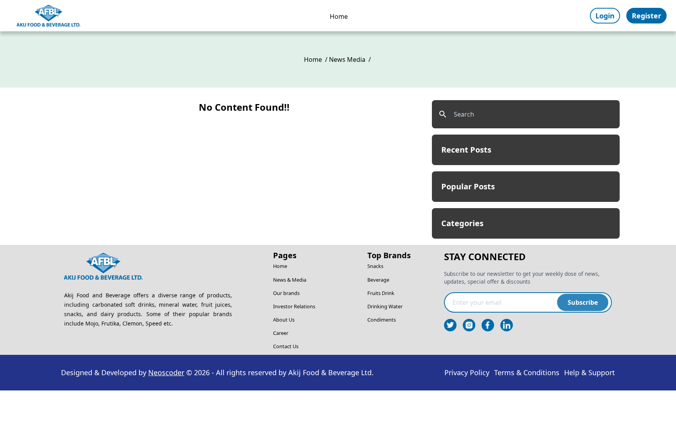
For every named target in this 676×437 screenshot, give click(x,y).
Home (339, 16)
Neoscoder (166, 372)
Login (605, 15)
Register (646, 15)
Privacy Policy (466, 372)
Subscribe (583, 302)
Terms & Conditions (526, 372)
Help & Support (589, 372)
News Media (347, 59)
